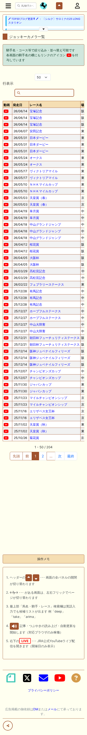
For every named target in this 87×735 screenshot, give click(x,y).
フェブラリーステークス (47, 284)
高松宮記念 (37, 271)
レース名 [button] (36, 105)
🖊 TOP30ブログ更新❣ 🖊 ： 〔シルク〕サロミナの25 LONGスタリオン (44, 20)
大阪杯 (34, 258)
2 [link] (43, 456)
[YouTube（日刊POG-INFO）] (59, 678)
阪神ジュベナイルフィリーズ (50, 351)
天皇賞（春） (39, 198)
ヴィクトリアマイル (44, 171)
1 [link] (35, 456)
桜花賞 (34, 244)
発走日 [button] (17, 105)
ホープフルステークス (45, 311)
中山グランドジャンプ (45, 224)
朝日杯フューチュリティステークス (55, 338)
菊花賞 (34, 438)
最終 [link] (70, 456)
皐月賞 (34, 211)
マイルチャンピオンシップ (48, 398)
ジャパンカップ (41, 384)
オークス (36, 158)
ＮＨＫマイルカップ (44, 184)
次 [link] (60, 456)
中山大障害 (37, 324)
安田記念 (36, 131)
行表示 (8, 83)
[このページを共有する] (8, 726)
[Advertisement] (43, 507)
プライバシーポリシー (43, 690)
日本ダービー (39, 138)
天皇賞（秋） (39, 424)
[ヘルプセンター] (76, 678)
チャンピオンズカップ (45, 371)
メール (52, 709)
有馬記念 (36, 291)
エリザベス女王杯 (42, 411)
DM (35, 709)
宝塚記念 (36, 111)
